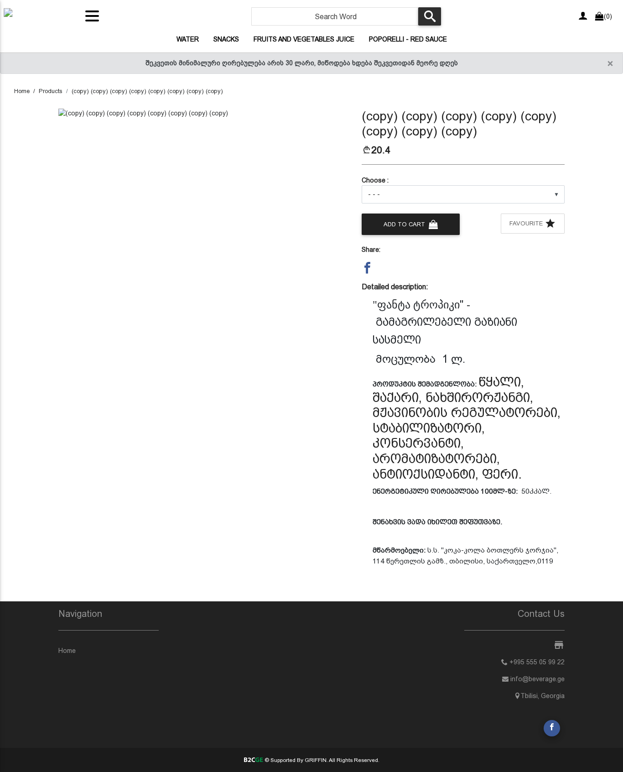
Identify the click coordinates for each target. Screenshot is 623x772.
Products (50, 91)
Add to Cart (405, 224)
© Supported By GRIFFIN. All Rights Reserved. (321, 760)
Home (22, 91)
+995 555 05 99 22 (536, 662)
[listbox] (463, 194)
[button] (368, 268)
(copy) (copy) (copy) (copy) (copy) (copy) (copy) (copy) (147, 91)
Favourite (527, 223)
